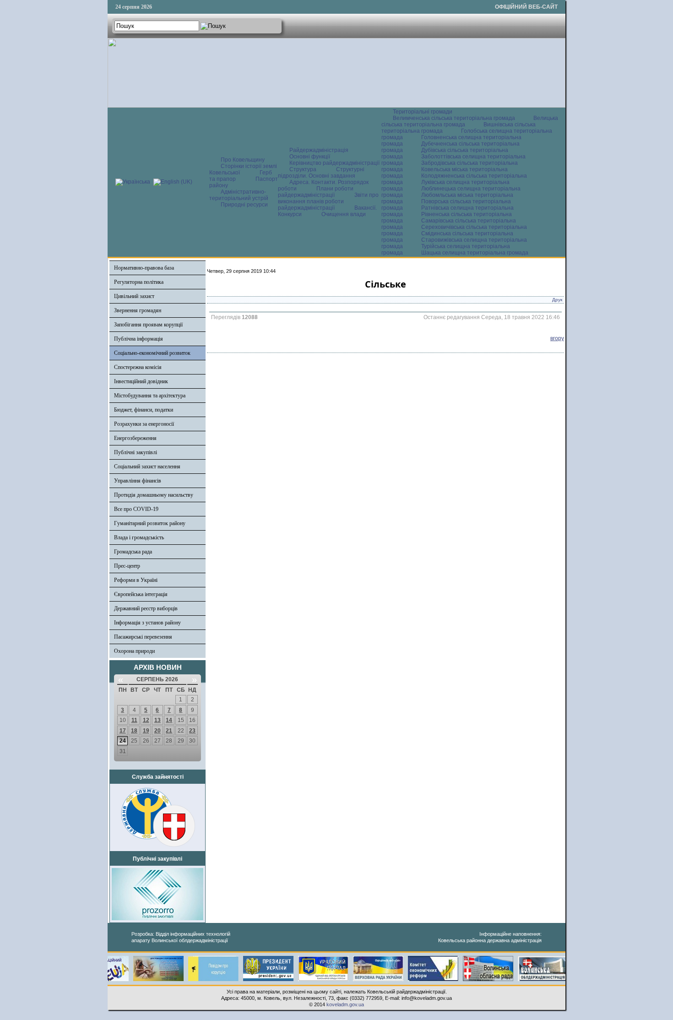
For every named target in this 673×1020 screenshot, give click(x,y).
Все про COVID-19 (136, 509)
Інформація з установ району (147, 622)
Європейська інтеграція (141, 594)
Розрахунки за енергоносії (144, 424)
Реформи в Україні (135, 580)
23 (192, 730)
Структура (302, 169)
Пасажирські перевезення (143, 637)
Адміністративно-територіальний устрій (238, 195)
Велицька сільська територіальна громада (469, 121)
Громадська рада (133, 551)
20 (157, 730)
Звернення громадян (137, 310)
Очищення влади (343, 214)
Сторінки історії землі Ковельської (243, 169)
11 (134, 720)
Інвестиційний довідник (141, 381)
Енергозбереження (135, 438)
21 (169, 730)
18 (134, 730)
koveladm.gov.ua (345, 1004)
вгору (557, 338)
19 (146, 730)
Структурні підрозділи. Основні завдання (321, 172)
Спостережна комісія (138, 367)
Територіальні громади (422, 112)
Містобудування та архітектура (149, 395)
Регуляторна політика (138, 282)
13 (157, 720)
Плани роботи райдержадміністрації (315, 191)
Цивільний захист (134, 296)
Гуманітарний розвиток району (149, 523)
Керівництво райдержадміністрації (334, 163)
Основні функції (309, 156)
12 (146, 720)
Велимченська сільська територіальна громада (454, 118)
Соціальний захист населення (147, 466)
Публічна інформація (138, 339)
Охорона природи (134, 651)
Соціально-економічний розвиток (152, 353)
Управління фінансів (137, 480)
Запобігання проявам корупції (148, 324)
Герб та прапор (240, 175)
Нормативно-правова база (144, 268)
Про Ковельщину (243, 160)
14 (169, 720)
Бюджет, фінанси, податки (143, 410)
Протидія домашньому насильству (153, 495)
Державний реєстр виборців (146, 608)
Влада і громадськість (139, 537)
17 (122, 730)
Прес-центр (127, 566)
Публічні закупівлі (135, 452)
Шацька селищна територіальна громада (474, 253)
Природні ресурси (244, 204)
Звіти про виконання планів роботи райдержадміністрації (328, 201)
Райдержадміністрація (318, 150)
